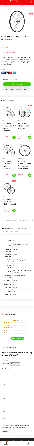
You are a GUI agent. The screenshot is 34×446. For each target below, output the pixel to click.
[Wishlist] (17, 444)
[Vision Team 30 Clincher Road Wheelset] (25, 113)
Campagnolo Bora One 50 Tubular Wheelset (9, 201)
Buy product (17, 84)
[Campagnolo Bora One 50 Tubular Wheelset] (9, 188)
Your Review (6, 369)
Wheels (21, 6)
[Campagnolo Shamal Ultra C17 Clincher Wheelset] (9, 113)
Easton (3, 69)
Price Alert (26, 221)
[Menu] (2, 2)
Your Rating (5, 363)
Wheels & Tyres (12, 6)
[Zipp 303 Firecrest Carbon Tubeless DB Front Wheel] (25, 150)
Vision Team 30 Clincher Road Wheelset (24, 125)
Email (4, 418)
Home (2, 6)
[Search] (31, 2)
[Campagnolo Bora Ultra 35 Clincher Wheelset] (9, 150)
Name (4, 411)
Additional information (10, 221)
